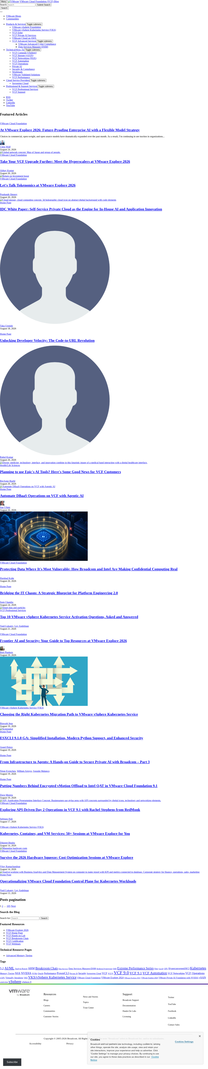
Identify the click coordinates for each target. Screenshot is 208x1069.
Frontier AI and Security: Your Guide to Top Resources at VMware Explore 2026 (63, 641)
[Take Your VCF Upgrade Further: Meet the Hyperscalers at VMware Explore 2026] (30, 152)
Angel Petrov (6, 747)
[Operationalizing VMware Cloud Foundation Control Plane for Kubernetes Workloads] (99, 872)
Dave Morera (6, 795)
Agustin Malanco (41, 771)
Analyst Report (21, 968)
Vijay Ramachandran (10, 866)
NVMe (34, 974)
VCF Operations (194, 973)
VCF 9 (110, 973)
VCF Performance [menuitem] (21, 77)
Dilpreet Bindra (7, 842)
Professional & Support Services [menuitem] (21, 86)
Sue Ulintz (5, 507)
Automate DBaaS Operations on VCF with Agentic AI (42, 496)
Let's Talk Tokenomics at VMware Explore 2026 (38, 185)
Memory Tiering (7, 973)
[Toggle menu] (1, 11)
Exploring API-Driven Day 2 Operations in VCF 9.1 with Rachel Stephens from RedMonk (70, 810)
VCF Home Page (14, 933)
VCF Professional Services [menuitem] (25, 89)
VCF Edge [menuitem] (17, 32)
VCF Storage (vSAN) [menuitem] (22, 55)
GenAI (161, 969)
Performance (50, 973)
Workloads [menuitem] (17, 72)
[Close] (200, 1036)
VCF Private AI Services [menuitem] (24, 35)
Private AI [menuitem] (17, 66)
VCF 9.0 (121, 972)
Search (3, 4)
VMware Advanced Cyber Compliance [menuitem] (37, 44)
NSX (17, 973)
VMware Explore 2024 (112, 977)
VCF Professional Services (13, 610)
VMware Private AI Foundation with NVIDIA (178, 978)
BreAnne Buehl (7, 481)
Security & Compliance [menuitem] (23, 69)
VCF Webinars (13, 944)
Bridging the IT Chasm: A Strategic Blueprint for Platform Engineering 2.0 (59, 593)
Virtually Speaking (14, 977)
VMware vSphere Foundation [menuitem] (26, 27)
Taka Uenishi (6, 325)
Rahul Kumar (6, 457)
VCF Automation (155, 973)
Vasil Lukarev (6, 626)
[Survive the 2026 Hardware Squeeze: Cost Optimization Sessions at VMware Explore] (13, 848)
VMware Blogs (13, 16)
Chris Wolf (5, 146)
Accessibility (35, 1043)
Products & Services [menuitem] (16, 24)
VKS (26, 978)
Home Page (5, 202)
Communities (12, 19)
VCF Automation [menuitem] (20, 61)
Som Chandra (6, 602)
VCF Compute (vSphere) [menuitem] (24, 52)
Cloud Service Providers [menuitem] (18, 80)
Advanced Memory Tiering (19, 955)
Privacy (70, 1043)
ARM (31, 968)
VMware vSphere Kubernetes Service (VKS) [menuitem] (34, 30)
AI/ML (9, 968)
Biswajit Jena (6, 723)
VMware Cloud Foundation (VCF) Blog (39, 1)
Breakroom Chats (46, 968)
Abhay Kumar (7, 170)
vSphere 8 (26, 982)
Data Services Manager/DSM (82, 968)
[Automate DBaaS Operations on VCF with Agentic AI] (27, 486)
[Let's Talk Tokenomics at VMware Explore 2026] (14, 176)
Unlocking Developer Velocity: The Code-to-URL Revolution (47, 340)
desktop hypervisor (104, 969)
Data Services (63, 969)
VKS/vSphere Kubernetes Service (52, 977)
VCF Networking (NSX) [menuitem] (24, 58)
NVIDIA (26, 973)
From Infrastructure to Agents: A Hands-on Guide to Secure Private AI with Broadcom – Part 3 (75, 762)
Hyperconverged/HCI (178, 968)
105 (8, 906)
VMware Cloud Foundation (13, 123)
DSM (115, 969)
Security (82, 973)
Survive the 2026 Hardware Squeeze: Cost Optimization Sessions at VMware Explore (66, 857)
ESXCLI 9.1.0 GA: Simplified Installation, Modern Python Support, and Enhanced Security (71, 738)
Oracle (40, 973)
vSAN (202, 977)
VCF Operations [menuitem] (20, 63)
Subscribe (12, 1062)
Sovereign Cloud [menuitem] (20, 83)
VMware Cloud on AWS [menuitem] (24, 38)
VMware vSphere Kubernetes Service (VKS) (22, 707)
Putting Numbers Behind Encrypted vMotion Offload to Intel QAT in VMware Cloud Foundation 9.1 (78, 786)
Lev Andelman (21, 626)
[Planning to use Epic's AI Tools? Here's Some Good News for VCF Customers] (73, 462)
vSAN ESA (4, 982)
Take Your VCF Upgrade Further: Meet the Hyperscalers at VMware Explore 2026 (65, 161)
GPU (166, 968)
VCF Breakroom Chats (17, 938)
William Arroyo (24, 771)
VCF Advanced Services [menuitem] (24, 41)
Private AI (74, 973)
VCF (104, 973)
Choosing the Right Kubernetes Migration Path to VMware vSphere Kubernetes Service (69, 714)
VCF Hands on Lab (15, 935)
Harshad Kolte (7, 578)
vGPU (2, 978)
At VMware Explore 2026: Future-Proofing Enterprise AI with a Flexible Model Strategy (70, 130)
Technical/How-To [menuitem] (15, 49)
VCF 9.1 (136, 973)
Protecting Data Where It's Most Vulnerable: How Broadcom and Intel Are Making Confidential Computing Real (89, 569)
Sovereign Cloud (94, 973)
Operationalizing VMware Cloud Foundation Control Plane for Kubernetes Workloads (68, 881)
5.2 (2, 968)
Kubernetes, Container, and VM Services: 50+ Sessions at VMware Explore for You (65, 834)
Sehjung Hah (6, 819)
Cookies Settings (184, 1041)
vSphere (15, 981)
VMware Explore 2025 (132, 978)
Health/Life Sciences (10, 465)
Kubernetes (198, 968)
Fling (156, 969)
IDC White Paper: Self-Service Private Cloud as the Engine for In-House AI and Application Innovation (81, 209)
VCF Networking (176, 973)
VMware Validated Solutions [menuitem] (26, 74)
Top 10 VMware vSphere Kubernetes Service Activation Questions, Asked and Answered (69, 617)
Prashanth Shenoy (8, 194)
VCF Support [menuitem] (18, 92)
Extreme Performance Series (135, 968)
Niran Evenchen (8, 771)
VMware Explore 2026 (17, 930)
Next (13, 906)
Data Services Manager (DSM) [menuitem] (33, 47)
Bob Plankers (6, 652)
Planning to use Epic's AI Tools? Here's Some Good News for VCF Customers (60, 472)
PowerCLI (63, 973)
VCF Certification (14, 941)
